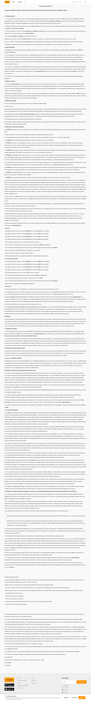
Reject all (66, 697)
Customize (74, 697)
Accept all (82, 697)
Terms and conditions (21, 680)
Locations (19, 2)
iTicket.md (33, 680)
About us (19, 678)
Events (13, 2)
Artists (32, 678)
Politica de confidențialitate (22, 685)
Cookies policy (20, 688)
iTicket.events (34, 683)
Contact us (19, 683)
